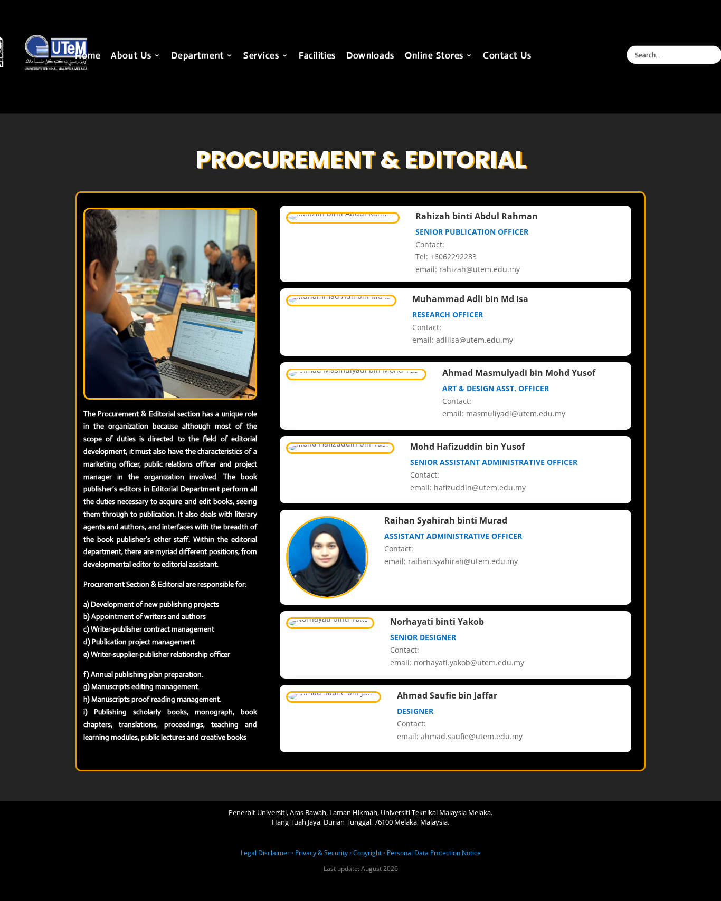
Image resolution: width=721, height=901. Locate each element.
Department (197, 56)
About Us (131, 56)
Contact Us (507, 56)
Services (261, 56)
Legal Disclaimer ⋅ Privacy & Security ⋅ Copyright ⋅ (313, 852)
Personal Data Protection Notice (434, 852)
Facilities (317, 56)
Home (88, 56)
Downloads (370, 56)
